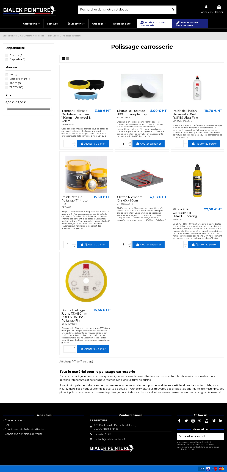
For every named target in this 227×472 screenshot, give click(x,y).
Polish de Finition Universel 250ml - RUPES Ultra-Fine (185, 114)
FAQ (7, 425)
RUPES (15, 83)
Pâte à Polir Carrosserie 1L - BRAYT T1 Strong (185, 213)
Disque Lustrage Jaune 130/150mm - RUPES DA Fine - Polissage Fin (75, 315)
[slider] (6, 109)
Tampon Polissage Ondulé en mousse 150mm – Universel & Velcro (76, 116)
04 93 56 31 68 (102, 434)
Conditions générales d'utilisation (25, 429)
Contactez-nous (15, 420)
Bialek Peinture (20, 78)
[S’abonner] (220, 436)
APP (13, 74)
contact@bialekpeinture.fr (110, 439)
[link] (206, 9)
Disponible (17, 59)
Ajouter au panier (95, 143)
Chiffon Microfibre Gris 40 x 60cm (130, 198)
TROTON (16, 87)
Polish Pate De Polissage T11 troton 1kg (76, 200)
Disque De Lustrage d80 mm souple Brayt (132, 112)
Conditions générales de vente (24, 434)
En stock (16, 55)
